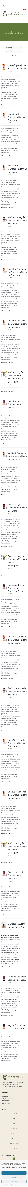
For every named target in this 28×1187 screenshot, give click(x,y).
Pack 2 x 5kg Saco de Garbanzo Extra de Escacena (17, 639)
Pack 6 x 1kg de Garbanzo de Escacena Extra (15, 404)
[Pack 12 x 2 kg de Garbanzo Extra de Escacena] (4, 741)
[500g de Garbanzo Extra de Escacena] (4, 978)
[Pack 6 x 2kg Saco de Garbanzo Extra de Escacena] (4, 270)
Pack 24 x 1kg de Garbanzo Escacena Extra (16, 588)
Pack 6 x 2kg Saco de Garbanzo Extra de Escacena (17, 272)
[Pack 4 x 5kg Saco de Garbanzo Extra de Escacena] (4, 454)
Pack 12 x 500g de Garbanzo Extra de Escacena (17, 691)
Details (11, 104)
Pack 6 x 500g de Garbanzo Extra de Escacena (17, 220)
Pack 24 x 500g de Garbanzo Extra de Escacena (17, 507)
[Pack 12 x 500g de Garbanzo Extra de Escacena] (4, 690)
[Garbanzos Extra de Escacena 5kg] (4, 925)
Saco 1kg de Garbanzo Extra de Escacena (17, 168)
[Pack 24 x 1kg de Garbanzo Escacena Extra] (4, 586)
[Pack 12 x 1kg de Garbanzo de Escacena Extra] (4, 874)
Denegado (14, 1177)
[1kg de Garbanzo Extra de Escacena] (4, 1027)
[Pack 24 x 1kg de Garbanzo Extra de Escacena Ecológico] (4, 558)
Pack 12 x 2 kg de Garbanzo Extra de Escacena (17, 743)
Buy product (4, 104)
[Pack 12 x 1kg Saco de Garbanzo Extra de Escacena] (4, 793)
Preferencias (14, 1181)
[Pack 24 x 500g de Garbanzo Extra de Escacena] (4, 506)
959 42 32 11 (7, 2)
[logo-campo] (14, 11)
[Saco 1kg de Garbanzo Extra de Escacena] (4, 167)
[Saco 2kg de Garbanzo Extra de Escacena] (4, 115)
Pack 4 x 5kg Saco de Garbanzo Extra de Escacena (17, 455)
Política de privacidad (15, 1184)
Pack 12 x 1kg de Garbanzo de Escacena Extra (16, 875)
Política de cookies (6, 1184)
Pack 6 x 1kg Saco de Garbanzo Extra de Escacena (17, 323)
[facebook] (14, 1158)
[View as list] (15, 55)
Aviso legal (23, 1184)
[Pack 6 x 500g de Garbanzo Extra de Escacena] (4, 219)
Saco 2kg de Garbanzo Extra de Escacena (17, 117)
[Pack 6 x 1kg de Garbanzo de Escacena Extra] (4, 403)
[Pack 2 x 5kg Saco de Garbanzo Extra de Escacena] (4, 638)
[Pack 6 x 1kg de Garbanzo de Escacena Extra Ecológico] (4, 374)
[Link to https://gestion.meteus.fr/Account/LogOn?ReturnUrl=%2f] (4, 6)
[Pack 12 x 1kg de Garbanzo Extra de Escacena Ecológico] (4, 845)
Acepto (14, 1173)
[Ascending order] (21, 47)
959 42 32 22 (14, 2)
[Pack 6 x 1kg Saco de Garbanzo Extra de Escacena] (4, 322)
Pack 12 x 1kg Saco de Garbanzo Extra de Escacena (17, 794)
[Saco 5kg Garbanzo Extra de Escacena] (4, 67)
